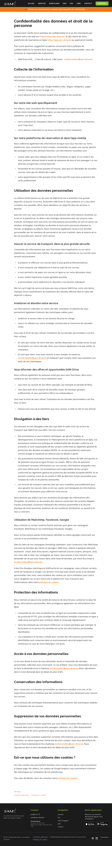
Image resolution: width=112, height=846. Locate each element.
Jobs (78, 3)
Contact (88, 3)
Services (42, 3)
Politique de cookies (39, 795)
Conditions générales (21, 795)
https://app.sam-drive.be (59, 40)
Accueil (31, 3)
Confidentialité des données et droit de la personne (68, 837)
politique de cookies (49, 582)
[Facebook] (93, 838)
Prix (64, 3)
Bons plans (54, 3)
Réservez (102, 3)
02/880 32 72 (35, 814)
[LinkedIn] (97, 838)
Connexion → (104, 838)
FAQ (71, 3)
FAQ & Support (63, 821)
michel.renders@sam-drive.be (78, 59)
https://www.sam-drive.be (52, 36)
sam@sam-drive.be (37, 817)
